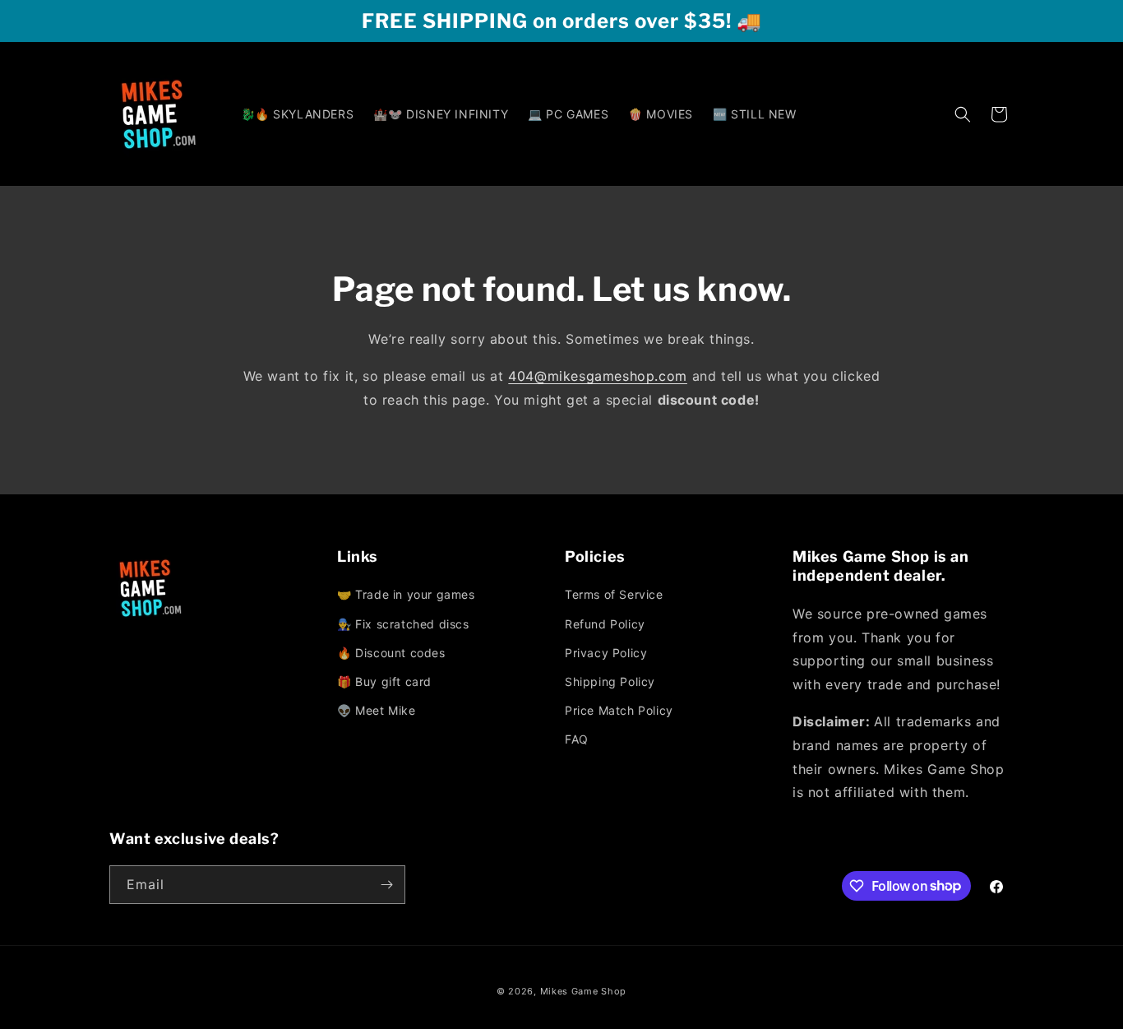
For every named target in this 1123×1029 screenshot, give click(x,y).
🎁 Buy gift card (384, 681)
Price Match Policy (619, 710)
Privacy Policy (606, 653)
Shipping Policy (610, 681)
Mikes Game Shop (583, 991)
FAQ (577, 739)
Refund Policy (605, 624)
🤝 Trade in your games (406, 594)
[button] (963, 114)
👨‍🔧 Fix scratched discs (403, 624)
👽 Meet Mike (376, 710)
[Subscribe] (386, 884)
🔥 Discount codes (391, 653)
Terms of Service (614, 594)
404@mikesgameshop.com (597, 376)
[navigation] (447, 653)
